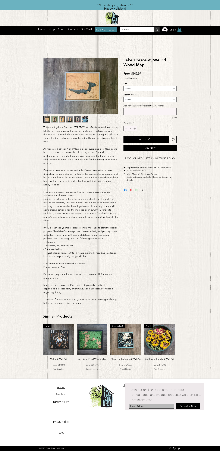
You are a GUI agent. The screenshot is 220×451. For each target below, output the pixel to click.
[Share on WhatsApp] (137, 190)
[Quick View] (92, 339)
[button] (179, 29)
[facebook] (169, 448)
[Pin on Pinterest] (131, 190)
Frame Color (129, 95)
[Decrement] (126, 128)
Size (125, 83)
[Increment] (135, 128)
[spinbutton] (130, 128)
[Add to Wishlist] (173, 139)
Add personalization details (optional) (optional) (143, 106)
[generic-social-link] (178, 448)
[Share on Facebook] (125, 190)
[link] (133, 158)
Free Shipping (130, 78)
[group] (109, 349)
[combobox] (150, 88)
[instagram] (174, 448)
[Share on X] (142, 190)
